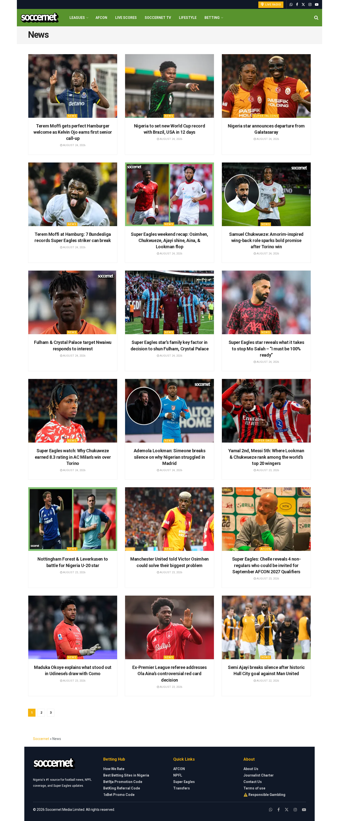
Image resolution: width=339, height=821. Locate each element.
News (72, 116)
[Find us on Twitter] (303, 4)
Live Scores (126, 18)
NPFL (177, 775)
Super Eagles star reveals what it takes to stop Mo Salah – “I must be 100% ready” (266, 348)
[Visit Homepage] (40, 18)
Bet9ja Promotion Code (122, 782)
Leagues (77, 18)
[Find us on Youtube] (316, 4)
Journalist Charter (258, 775)
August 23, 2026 (267, 470)
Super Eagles (265, 440)
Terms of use (254, 788)
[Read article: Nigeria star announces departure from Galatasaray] (266, 86)
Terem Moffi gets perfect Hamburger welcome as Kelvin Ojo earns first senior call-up (73, 132)
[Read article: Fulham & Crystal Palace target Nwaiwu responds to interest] (72, 302)
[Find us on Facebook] (297, 4)
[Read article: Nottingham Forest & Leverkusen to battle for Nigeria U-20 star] (72, 519)
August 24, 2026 (73, 145)
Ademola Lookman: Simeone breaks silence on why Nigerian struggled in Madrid (169, 457)
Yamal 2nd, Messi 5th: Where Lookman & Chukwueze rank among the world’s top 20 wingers (266, 457)
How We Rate (113, 769)
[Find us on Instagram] (309, 4)
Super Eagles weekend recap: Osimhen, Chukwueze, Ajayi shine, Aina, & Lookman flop (169, 240)
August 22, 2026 (267, 680)
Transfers (181, 788)
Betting (212, 18)
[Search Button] (316, 17)
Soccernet (41, 739)
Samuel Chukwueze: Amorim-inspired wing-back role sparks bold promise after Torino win (266, 240)
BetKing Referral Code (121, 788)
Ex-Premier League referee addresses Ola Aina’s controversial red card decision (169, 673)
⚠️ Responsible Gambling (264, 795)
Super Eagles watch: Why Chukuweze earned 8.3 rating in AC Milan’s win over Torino (73, 457)
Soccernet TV (158, 18)
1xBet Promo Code (119, 795)
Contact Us (252, 782)
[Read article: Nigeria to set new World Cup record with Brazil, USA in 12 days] (169, 86)
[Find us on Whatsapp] (291, 4)
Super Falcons (265, 116)
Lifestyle (188, 18)
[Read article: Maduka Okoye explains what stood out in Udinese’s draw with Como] (72, 627)
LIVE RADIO (273, 4)
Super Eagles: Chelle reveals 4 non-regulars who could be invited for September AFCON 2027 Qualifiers (266, 565)
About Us (250, 769)
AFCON (101, 18)
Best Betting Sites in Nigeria (126, 775)
